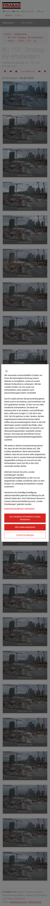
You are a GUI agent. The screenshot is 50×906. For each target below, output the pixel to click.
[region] (25, 453)
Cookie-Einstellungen (25, 535)
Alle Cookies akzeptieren (25, 527)
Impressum (30, 508)
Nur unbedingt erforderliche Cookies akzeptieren (25, 518)
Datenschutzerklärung (13, 508)
